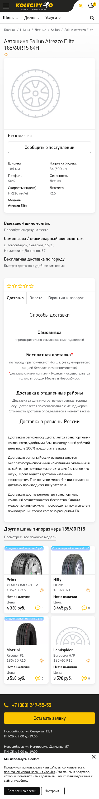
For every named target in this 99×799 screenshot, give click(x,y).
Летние (40, 30)
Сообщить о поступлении (49, 147)
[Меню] (6, 6)
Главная (9, 30)
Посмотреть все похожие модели (30, 537)
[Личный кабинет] (81, 6)
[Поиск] (92, 17)
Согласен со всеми (21, 791)
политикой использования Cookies (29, 771)
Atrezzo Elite (17, 206)
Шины (25, 30)
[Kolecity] (34, 5)
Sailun (55, 30)
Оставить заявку (50, 718)
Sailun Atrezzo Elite (78, 30)
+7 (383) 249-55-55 (31, 705)
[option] (35, 93)
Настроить (53, 791)
